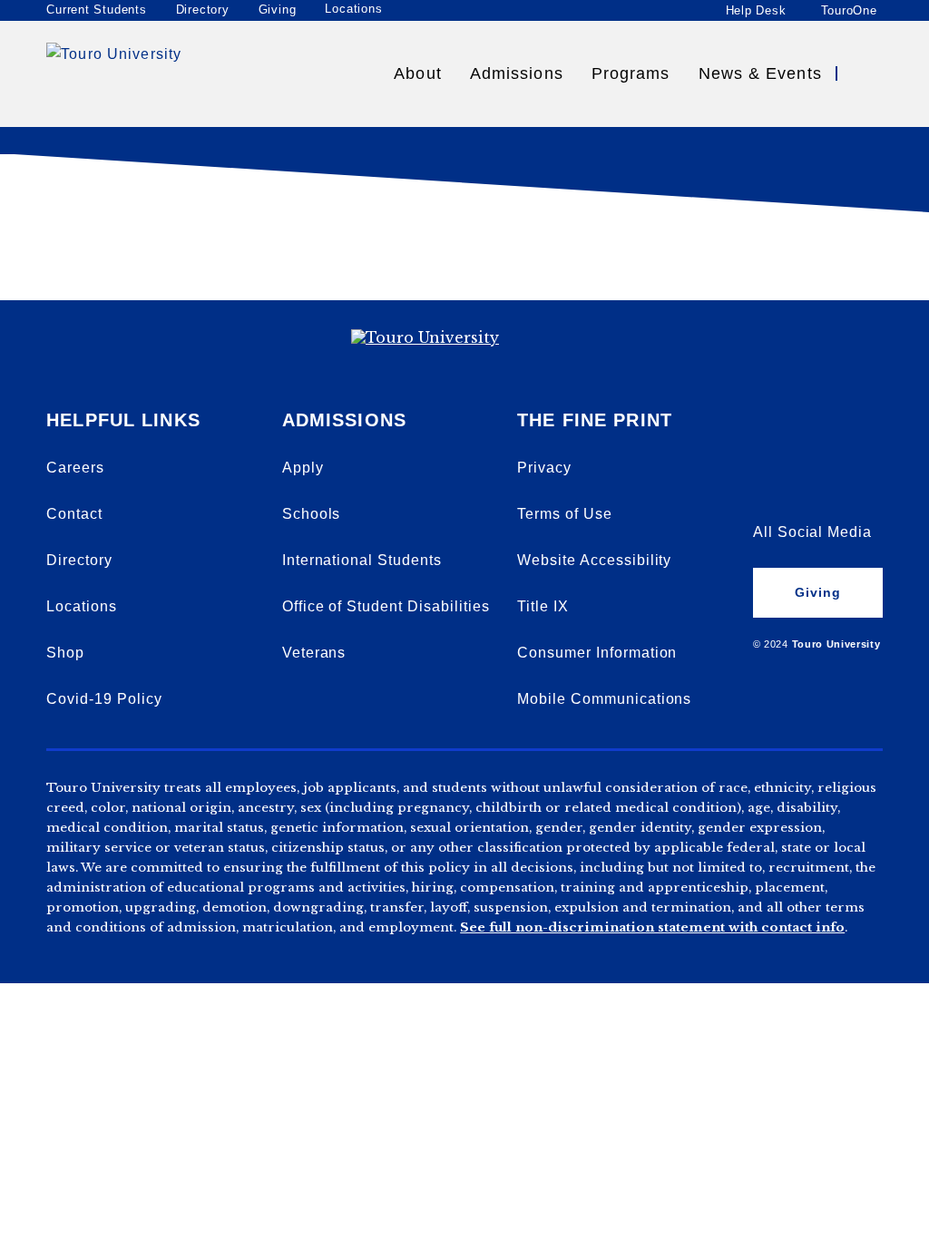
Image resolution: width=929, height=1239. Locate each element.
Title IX (543, 606)
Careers (75, 467)
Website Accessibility (594, 560)
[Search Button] (866, 73)
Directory (203, 9)
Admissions (516, 73)
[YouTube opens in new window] (813, 434)
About (417, 73)
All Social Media (812, 532)
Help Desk (756, 10)
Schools (311, 514)
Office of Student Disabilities (386, 606)
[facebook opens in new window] (767, 483)
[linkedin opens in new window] (860, 434)
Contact (74, 514)
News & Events (760, 73)
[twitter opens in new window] (813, 483)
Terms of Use (564, 514)
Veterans (314, 652)
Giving (278, 9)
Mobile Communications (604, 699)
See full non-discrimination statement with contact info (652, 927)
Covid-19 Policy (103, 699)
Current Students (96, 9)
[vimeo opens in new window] (767, 434)
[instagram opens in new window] (860, 483)
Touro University (836, 644)
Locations (353, 9)
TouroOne (849, 10)
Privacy (544, 467)
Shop (65, 652)
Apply (303, 467)
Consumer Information (597, 652)
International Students (362, 560)
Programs (631, 73)
